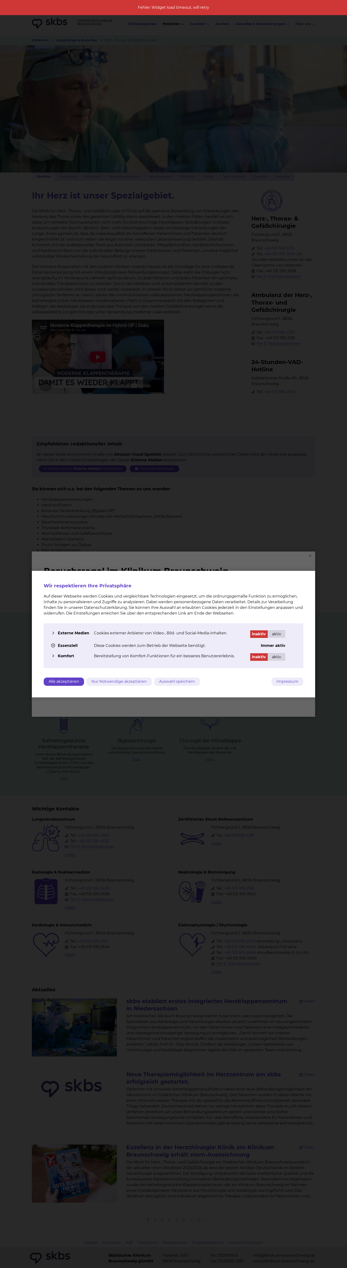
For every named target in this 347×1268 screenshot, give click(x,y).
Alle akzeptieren (64, 681)
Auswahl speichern (177, 681)
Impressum (287, 681)
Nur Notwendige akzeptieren (119, 681)
